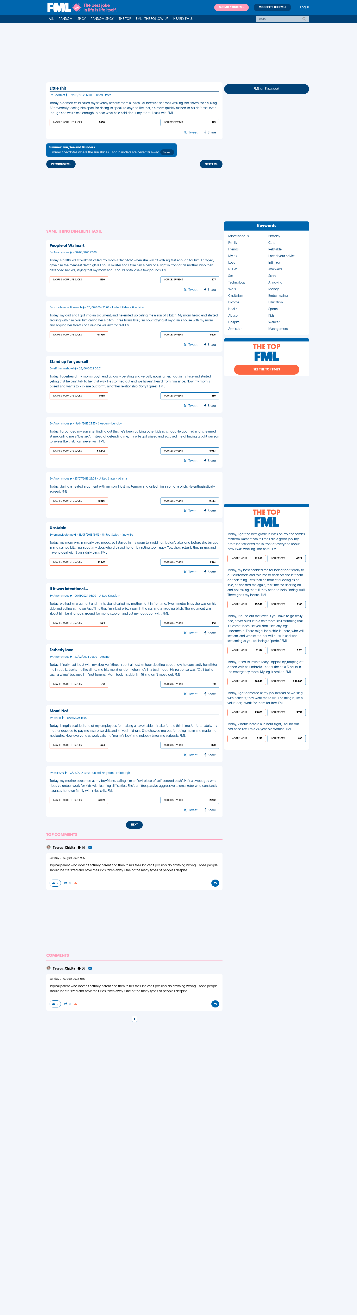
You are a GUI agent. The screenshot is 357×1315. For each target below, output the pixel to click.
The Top (125, 19)
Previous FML (61, 164)
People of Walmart (67, 246)
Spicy (81, 19)
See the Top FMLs (266, 369)
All (51, 19)
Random (66, 19)
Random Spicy (102, 19)
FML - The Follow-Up (152, 19)
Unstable (58, 528)
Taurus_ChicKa (64, 848)
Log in (304, 7)
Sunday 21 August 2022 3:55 (67, 858)
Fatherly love (61, 650)
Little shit (58, 89)
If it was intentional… (69, 589)
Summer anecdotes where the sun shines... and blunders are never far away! (110, 150)
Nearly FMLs (183, 19)
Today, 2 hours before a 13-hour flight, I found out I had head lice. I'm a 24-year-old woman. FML (264, 727)
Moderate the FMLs (272, 7)
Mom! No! (59, 711)
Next (134, 824)
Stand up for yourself (69, 362)
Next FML (211, 164)
